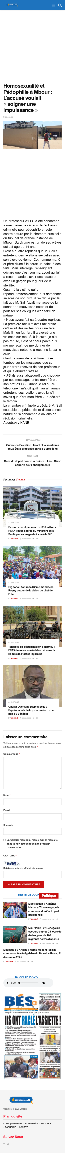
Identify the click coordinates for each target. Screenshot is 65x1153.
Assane (14, 538)
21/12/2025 (21, 961)
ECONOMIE (10, 1127)
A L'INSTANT (13, 522)
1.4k (36, 538)
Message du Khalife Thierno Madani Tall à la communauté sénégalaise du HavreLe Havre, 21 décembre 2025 (32, 953)
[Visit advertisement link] (32, 1036)
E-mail (8, 810)
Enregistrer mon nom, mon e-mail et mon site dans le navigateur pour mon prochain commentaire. (32, 843)
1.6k (56, 943)
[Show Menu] (53, 5)
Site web (8, 825)
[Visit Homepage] (11, 5)
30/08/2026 (26, 598)
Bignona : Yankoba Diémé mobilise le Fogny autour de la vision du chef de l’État (31, 590)
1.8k (31, 961)
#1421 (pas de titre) (12, 1123)
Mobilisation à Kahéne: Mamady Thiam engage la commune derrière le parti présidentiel (43, 909)
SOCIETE (23, 1127)
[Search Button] (60, 5)
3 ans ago (8, 116)
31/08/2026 (26, 538)
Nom (7, 795)
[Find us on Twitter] (8, 1144)
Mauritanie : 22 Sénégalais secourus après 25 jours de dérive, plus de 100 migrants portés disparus (45, 933)
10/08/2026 (46, 919)
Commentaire (12, 753)
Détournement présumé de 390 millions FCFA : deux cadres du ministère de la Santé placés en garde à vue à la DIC (32, 530)
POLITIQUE (46, 1123)
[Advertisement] (32, 45)
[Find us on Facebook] (4, 1144)
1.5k (36, 598)
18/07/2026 (46, 943)
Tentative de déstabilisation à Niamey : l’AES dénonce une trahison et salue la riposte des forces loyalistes (31, 650)
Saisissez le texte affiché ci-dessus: (23, 868)
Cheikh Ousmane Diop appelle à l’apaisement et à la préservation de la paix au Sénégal (31, 710)
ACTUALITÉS (31, 1123)
